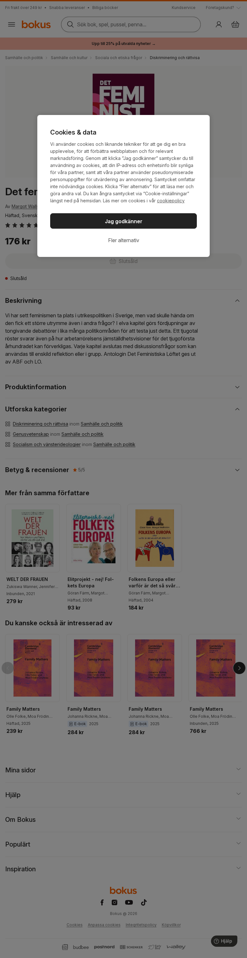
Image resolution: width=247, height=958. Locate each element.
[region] (123, 186)
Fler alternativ (123, 240)
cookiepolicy (171, 200)
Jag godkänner (123, 221)
